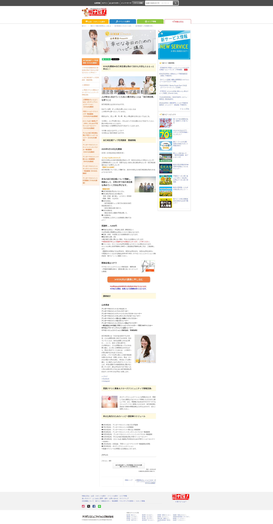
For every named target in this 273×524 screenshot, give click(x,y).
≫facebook (105, 379)
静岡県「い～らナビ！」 (179, 518)
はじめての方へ (114, 3)
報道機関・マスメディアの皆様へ (123, 501)
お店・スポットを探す (96, 22)
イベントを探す (124, 21)
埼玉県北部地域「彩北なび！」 (164, 521)
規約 (106, 498)
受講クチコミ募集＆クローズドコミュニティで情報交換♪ (90, 92)
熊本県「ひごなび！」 (148, 515)
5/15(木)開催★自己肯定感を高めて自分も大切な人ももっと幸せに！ (90, 70)
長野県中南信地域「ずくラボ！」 (182, 516)
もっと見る (185, 109)
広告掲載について (88, 501)
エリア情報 (151, 21)
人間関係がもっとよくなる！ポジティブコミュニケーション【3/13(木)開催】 (145, 481)
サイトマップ (124, 498)
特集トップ (128, 480)
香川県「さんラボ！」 (148, 518)
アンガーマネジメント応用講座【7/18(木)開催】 (90, 180)
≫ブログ (104, 376)
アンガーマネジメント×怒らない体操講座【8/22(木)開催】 (91, 159)
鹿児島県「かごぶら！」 (148, 520)
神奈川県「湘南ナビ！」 (164, 518)
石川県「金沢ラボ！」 (132, 520)
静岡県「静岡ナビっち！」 (165, 515)
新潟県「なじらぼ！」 (148, 516)
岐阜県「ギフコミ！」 (163, 516)
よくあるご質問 (97, 498)
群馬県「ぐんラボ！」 (132, 518)
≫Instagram (106, 381)
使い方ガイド (86, 498)
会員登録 (97, 3)
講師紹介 (87, 85)
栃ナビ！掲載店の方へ (102, 501)
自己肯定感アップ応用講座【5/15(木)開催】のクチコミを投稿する (128, 465)
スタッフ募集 (140, 501)
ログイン (105, 3)
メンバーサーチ (126, 3)
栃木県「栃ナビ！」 (132, 515)
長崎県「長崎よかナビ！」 (180, 515)
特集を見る (179, 22)
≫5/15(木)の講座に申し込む (128, 279)
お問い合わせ (113, 498)
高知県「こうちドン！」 (179, 520)
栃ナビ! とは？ (182, 501)
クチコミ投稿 (138, 3)
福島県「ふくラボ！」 (132, 516)
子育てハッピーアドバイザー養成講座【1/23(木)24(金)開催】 (91, 114)
